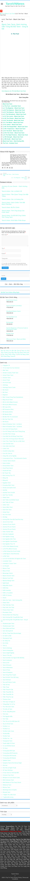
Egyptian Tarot (7, 482)
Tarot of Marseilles (8, 667)
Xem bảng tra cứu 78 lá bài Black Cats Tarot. (14, 91)
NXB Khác (5, 588)
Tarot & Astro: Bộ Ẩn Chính (10, 207)
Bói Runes (5, 421)
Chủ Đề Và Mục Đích (8, 451)
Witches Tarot (6, 787)
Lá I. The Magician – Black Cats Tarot (13, 108)
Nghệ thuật (6, 583)
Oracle (4, 597)
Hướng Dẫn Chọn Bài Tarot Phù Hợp (13, 519)
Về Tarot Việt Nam (8, 770)
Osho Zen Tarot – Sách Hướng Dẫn (12, 600)
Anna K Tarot (6, 380)
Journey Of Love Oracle (9, 526)
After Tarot (5, 370)
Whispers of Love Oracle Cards (11, 777)
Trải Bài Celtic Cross (8, 731)
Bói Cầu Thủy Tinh (8, 419)
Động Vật (5, 478)
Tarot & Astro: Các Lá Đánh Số (12, 191)
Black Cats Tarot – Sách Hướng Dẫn (13, 141)
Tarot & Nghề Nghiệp (8, 653)
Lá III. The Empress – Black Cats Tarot (14, 110)
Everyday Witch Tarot (8, 485)
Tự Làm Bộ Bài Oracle (9, 745)
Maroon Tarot (6, 568)
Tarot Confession (7, 660)
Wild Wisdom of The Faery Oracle (12, 782)
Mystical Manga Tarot (8, 580)
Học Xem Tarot (7, 514)
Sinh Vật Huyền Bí (8, 631)
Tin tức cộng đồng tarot (9, 711)
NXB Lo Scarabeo (8, 592)
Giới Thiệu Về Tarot (8, 502)
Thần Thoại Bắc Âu (8, 692)
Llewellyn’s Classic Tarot (9, 563)
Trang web (4, 258)
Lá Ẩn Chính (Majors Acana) (10, 546)
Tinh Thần (5, 719)
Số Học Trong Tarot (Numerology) (12, 633)
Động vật (5, 480)
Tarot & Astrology (7, 648)
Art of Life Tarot (7, 382)
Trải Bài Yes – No (7, 738)
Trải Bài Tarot (6, 736)
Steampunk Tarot (7, 638)
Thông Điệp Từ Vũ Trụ (9, 704)
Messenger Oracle (8, 573)
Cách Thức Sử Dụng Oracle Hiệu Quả (13, 438)
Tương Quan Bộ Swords (9, 755)
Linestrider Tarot (7, 561)
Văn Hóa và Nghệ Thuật (9, 767)
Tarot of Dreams (7, 665)
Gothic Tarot (6, 504)
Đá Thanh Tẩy (7, 473)
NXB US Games (7, 595)
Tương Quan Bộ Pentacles (10, 753)
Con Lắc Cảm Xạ (7, 453)
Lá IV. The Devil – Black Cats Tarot (13, 130)
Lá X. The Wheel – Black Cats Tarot (13, 122)
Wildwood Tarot (7, 785)
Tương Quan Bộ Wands (9, 758)
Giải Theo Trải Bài (8, 495)
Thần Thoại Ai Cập (8, 689)
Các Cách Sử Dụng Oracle (10, 429)
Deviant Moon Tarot (8, 465)
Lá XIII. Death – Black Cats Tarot (12, 139)
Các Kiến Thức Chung (9, 434)
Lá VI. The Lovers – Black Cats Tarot (13, 116)
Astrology (5, 385)
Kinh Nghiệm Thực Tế (9, 544)
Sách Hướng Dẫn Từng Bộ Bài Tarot (13, 617)
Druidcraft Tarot (7, 470)
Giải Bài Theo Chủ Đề (9, 492)
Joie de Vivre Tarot (8, 522)
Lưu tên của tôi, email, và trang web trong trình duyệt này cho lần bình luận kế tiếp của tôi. (15, 264)
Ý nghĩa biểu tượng (8, 797)
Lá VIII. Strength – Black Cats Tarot (13, 137)
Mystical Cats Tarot (8, 578)
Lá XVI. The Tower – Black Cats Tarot (13, 132)
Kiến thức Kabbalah (8, 534)
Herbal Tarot (6, 512)
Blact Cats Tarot (7, 104)
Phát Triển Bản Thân (8, 605)
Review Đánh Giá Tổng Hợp (10, 614)
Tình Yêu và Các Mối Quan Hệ (11, 721)
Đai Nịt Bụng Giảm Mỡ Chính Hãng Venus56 (15, 355)
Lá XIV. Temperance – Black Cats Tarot (14, 128)
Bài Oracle (5, 390)
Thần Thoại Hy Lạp (8, 697)
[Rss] (15, 876)
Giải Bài (5, 490)
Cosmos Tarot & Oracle (9, 460)
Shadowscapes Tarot (8, 623)
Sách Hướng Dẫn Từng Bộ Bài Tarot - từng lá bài (15, 26)
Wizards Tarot (6, 792)
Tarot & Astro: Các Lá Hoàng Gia (12, 199)
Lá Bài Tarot (6, 556)
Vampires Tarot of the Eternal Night (12, 763)
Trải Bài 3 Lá (6, 728)
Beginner (5, 394)
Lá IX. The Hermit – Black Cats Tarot (13, 120)
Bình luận (5, 234)
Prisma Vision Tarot (8, 610)
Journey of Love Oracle (9, 524)
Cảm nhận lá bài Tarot (9, 446)
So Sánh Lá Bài (7, 635)
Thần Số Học (6, 684)
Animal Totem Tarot (8, 375)
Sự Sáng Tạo (6, 640)
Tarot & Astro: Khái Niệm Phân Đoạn (14, 220)
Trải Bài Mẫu (6, 733)
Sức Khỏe (5, 643)
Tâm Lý (5, 645)
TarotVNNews (15, 3)
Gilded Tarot (6, 497)
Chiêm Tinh (6, 448)
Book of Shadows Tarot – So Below (12, 426)
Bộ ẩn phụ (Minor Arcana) (10, 404)
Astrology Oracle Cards (9, 387)
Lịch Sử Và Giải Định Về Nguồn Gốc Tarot (14, 558)
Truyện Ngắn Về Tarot (9, 743)
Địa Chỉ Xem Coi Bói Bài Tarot (10, 350)
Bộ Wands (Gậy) (7, 414)
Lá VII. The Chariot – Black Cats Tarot (13, 118)
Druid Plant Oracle (8, 468)
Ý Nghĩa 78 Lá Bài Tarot (9, 794)
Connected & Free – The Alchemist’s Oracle (15, 458)
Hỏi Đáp (5, 517)
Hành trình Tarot (7, 509)
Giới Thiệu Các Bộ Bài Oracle (11, 500)
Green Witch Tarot (7, 507)
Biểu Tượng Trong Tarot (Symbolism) (13, 397)
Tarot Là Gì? (6, 662)
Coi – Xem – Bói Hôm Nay (14, 284)
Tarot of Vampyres (7, 672)
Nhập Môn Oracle (7, 585)
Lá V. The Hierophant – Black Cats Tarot (14, 114)
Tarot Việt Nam (7, 679)
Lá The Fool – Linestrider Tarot (12, 106)
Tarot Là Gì (24, 350)
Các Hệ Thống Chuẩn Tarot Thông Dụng (14, 431)
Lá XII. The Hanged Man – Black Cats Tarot (15, 126)
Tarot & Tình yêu (7, 655)
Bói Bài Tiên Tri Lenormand (10, 416)
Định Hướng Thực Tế (9, 475)
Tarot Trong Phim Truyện (9, 675)
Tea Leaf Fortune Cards (9, 682)
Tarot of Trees (6, 670)
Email (4, 253)
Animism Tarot (6, 377)
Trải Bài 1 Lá (6, 726)
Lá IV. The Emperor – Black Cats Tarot (14, 112)
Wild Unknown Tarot (8, 780)
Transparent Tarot (7, 741)
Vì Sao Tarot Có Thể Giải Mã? (11, 772)
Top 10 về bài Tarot (8, 723)
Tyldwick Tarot (6, 760)
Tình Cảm (5, 714)
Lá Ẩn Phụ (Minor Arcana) (10, 548)
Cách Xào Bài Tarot (8, 443)
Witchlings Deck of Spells (10, 789)
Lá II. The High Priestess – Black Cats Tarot (15, 135)
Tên (3, 248)
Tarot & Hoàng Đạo (8, 650)
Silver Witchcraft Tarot (9, 628)
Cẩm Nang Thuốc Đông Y (9, 354)
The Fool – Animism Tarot (10, 143)
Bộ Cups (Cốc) (7, 407)
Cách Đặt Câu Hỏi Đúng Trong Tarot (12, 436)
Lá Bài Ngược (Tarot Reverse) (11, 553)
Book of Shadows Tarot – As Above (12, 424)
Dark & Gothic (6, 463)
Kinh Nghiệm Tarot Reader (10, 541)
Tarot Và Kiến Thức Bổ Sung (10, 677)
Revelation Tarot (7, 612)
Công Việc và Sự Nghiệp (9, 456)
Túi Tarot (5, 748)
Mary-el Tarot (6, 570)
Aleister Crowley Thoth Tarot (10, 372)
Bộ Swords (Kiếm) (8, 412)
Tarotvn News (15, 874)
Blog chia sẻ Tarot (7, 399)
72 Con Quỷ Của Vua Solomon (11, 368)
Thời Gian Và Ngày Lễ (9, 701)
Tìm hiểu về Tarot (7, 709)
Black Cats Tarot (10, 13)
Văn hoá (5, 765)
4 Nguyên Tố (6, 365)
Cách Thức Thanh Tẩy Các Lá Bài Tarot (13, 441)
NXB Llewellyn (7, 590)
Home (3, 13)
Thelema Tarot (7, 699)
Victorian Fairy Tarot (8, 775)
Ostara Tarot (6, 602)
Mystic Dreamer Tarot (8, 575)
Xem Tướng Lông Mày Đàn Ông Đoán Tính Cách (15, 352)
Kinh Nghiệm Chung (8, 536)
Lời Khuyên (6, 566)
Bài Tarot (5, 392)
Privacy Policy (18, 877)
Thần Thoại (6, 687)
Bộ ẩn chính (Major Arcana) (10, 402)
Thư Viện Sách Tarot (8, 706)
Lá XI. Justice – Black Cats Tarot (12, 124)
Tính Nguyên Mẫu (7, 716)
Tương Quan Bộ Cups (9, 750)
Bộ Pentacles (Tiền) (8, 409)
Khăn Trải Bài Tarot (8, 531)
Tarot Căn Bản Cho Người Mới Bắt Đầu (13, 657)
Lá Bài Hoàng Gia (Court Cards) (11, 551)
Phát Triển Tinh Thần (8, 607)
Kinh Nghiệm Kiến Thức (9, 539)
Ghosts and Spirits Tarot (9, 487)
